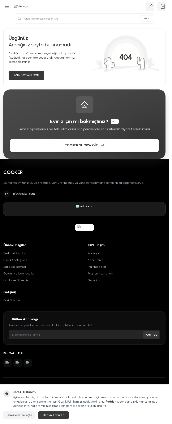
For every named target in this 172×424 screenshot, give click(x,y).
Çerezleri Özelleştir (19, 415)
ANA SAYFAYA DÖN (26, 75)
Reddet (111, 401)
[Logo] (20, 6)
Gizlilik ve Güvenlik (15, 280)
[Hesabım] (150, 6)
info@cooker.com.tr (25, 194)
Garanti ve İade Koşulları (19, 273)
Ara (147, 18)
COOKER (13, 172)
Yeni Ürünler (96, 260)
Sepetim (94, 280)
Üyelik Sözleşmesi (15, 260)
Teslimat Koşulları (14, 253)
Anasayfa (94, 253)
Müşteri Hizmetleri (100, 273)
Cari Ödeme (11, 300)
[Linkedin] (27, 363)
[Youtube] (17, 363)
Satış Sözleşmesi (14, 267)
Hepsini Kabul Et (53, 415)
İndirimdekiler (97, 267)
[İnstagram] (7, 363)
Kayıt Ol (151, 334)
